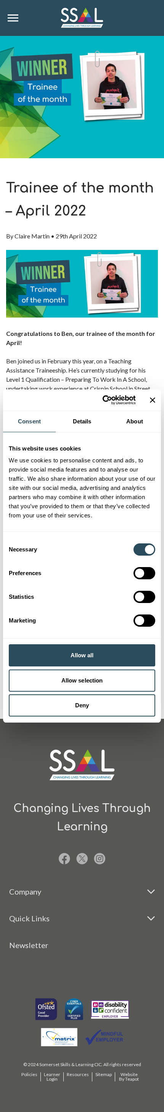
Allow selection (82, 680)
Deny (82, 705)
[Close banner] (152, 400)
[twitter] (82, 858)
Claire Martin (32, 236)
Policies (29, 1074)
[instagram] (100, 858)
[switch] (144, 573)
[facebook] (64, 858)
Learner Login (52, 1076)
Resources (78, 1074)
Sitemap (103, 1074)
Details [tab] (82, 421)
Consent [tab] (29, 421)
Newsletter (28, 945)
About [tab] (134, 421)
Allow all (82, 655)
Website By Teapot (129, 1076)
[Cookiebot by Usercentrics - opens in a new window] (103, 400)
